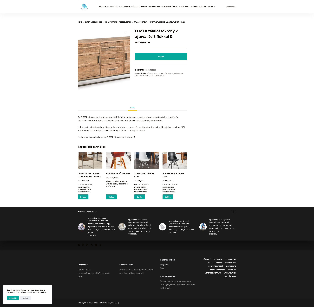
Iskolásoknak (230, 276)
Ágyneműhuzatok (94, 218)
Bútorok (102, 7)
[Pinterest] (92, 245)
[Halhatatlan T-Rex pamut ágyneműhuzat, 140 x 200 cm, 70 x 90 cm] (203, 226)
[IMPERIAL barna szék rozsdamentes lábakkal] (90, 160)
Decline (25, 298)
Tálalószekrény (158, 76)
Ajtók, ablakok (230, 273)
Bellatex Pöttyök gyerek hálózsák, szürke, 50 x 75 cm (181, 228)
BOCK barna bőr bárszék (118, 173)
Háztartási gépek (139, 7)
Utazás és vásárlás (213, 273)
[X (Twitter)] (83, 245)
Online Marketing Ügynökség (106, 302)
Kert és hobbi (154, 7)
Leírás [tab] (132, 108)
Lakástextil (184, 7)
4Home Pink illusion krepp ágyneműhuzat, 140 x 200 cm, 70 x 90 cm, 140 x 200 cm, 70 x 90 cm (101, 228)
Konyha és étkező (170, 7)
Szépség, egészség (199, 7)
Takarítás (232, 270)
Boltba (161, 56)
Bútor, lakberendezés (157, 73)
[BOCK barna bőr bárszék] (118, 160)
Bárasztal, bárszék (113, 181)
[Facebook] (79, 245)
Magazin (164, 264)
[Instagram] (87, 245)
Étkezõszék (82, 185)
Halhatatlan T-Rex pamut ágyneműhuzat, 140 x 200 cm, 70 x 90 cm (222, 228)
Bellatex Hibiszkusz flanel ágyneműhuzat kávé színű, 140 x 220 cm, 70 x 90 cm (140, 228)
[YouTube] (96, 245)
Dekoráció (112, 7)
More (211, 7)
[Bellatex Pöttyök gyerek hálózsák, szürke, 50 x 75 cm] (162, 226)
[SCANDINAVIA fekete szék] (175, 160)
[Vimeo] (100, 245)
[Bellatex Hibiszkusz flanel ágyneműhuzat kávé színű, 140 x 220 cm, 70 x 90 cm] (122, 226)
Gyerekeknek (125, 7)
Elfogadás (13, 298)
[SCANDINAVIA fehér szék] (146, 160)
